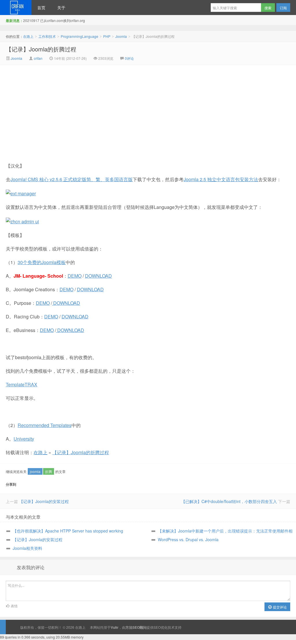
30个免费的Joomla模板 (42, 262)
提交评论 (279, 606)
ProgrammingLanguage (79, 36)
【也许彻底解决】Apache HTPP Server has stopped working (68, 531)
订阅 (283, 7)
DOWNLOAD (98, 275)
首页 (41, 7)
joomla (35, 471)
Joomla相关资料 (27, 548)
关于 (61, 7)
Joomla (121, 36)
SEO (157, 627)
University (24, 438)
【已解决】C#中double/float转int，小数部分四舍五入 (229, 501)
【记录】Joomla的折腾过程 (41, 49)
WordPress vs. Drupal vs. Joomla (188, 539)
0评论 (129, 58)
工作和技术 (47, 36)
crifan (38, 58)
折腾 (48, 471)
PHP (106, 36)
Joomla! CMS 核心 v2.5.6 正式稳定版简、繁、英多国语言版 (71, 179)
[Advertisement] (99, 108)
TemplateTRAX (21, 384)
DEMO (75, 275)
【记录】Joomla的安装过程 (44, 501)
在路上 (16, 7)
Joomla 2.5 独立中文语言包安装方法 (221, 179)
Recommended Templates (44, 425)
